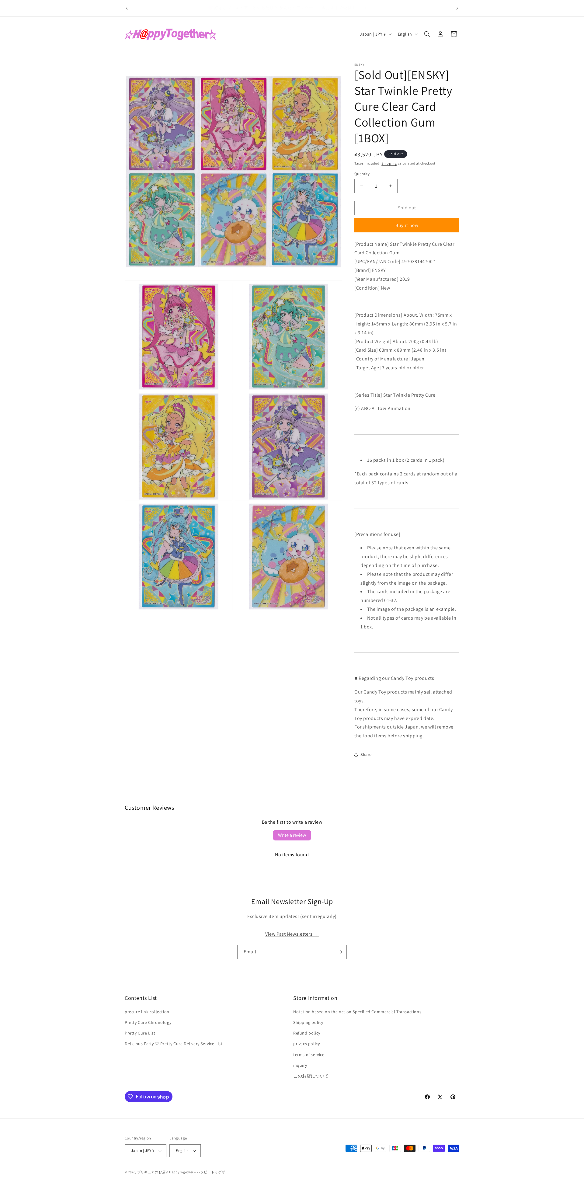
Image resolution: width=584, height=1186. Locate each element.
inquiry (300, 1065)
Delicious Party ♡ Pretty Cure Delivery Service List (174, 1043)
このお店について (311, 1076)
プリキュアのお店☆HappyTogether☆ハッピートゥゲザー (183, 1172)
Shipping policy (308, 1022)
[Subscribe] (339, 952)
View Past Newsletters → (292, 934)
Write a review (292, 835)
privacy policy (306, 1043)
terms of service (309, 1054)
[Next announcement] (457, 8)
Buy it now (407, 225)
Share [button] (366, 754)
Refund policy (306, 1033)
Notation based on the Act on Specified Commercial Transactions (357, 1011)
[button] (427, 34)
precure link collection (147, 1011)
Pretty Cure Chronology (148, 1022)
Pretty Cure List (140, 1033)
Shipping (389, 163)
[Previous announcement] (127, 8)
